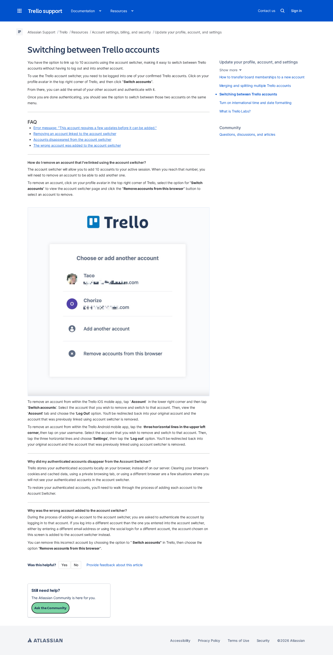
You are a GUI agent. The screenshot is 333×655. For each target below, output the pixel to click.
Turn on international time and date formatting (255, 103)
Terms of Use (238, 640)
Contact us (266, 11)
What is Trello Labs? (235, 111)
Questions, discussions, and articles (247, 134)
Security (263, 640)
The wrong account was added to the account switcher (77, 145)
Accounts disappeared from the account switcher (72, 139)
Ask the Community (50, 607)
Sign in (296, 11)
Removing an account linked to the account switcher (74, 134)
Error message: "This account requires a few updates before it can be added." (95, 128)
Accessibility (180, 640)
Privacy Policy (209, 640)
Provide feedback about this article (115, 565)
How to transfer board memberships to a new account (262, 77)
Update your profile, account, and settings (258, 62)
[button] (19, 10)
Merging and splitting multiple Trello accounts (255, 85)
